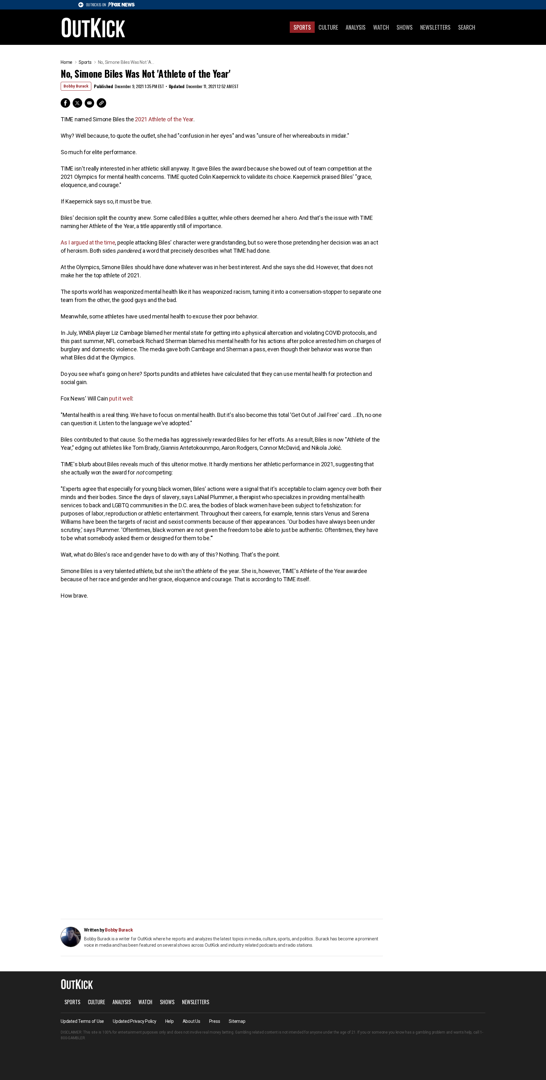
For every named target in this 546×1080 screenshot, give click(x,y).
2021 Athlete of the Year (164, 119)
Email (89, 103)
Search (466, 27)
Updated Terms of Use (82, 1021)
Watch (381, 27)
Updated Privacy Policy (134, 1021)
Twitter (77, 103)
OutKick (93, 27)
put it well (120, 398)
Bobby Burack (76, 86)
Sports (302, 27)
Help (169, 1021)
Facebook (65, 103)
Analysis (356, 27)
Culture (328, 27)
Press (214, 1021)
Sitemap (237, 1021)
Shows (405, 27)
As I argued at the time (88, 242)
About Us (191, 1021)
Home (66, 62)
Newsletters (435, 27)
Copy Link (101, 103)
